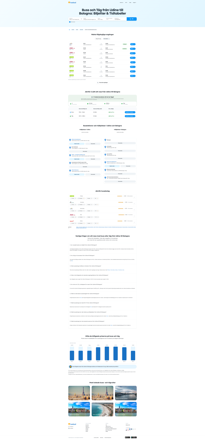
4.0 (83, 198)
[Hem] (69, 29)
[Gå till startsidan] (72, 2)
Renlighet (88, 198)
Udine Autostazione (76, 139)
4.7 (91, 204)
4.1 (75, 198)
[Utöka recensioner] (134, 197)
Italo (81, 214)
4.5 (75, 204)
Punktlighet (80, 198)
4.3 (75, 223)
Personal (73, 198)
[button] (81, 19)
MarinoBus (82, 208)
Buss (73, 112)
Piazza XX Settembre (111, 161)
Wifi (95, 198)
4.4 (83, 204)
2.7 (97, 198)
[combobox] (74, 18)
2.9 (97, 223)
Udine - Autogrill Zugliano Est (78, 154)
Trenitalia (82, 202)
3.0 (83, 223)
